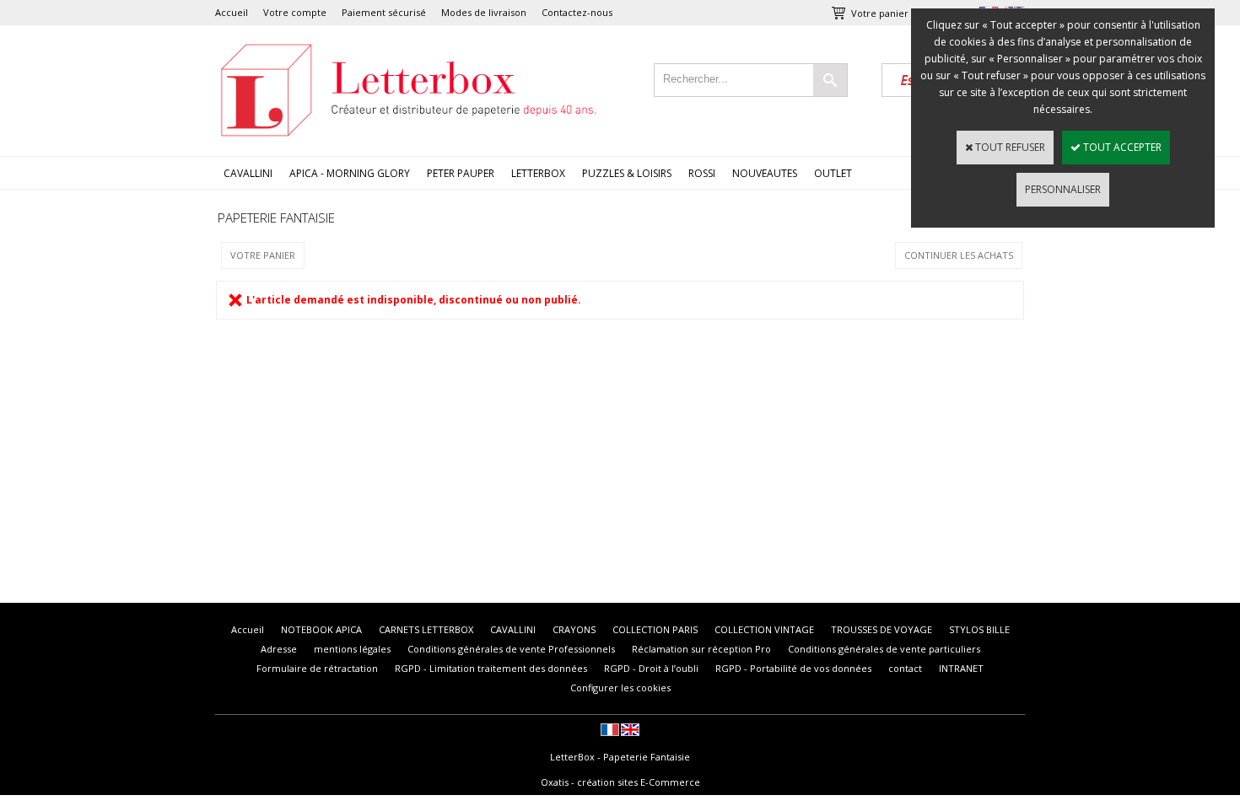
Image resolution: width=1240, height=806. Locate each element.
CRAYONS (574, 629)
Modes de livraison (483, 12)
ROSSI (701, 173)
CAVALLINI (248, 173)
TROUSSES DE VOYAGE (881, 629)
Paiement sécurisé (384, 12)
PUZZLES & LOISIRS (626, 173)
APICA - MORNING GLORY (349, 173)
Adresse (279, 648)
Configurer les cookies (620, 687)
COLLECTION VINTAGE (764, 629)
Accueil (231, 12)
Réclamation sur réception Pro (701, 648)
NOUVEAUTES (764, 173)
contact (905, 668)
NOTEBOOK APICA (321, 629)
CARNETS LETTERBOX (426, 629)
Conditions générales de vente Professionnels (511, 648)
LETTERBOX (538, 173)
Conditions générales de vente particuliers (884, 648)
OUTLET (833, 173)
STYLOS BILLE (979, 629)
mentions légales (352, 648)
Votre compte (294, 12)
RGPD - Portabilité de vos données (793, 668)
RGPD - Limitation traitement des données (491, 668)
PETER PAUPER (460, 173)
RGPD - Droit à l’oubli (651, 668)
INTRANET (961, 668)
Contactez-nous (577, 12)
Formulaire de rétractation (317, 668)
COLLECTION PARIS (655, 629)
